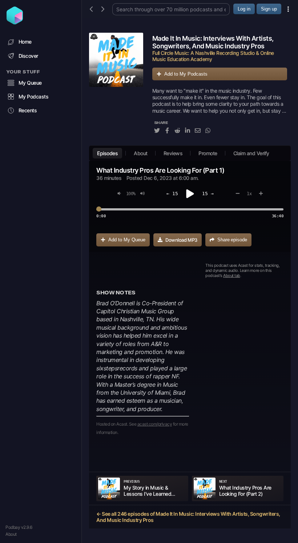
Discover (28, 56)
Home (25, 42)
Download (181, 240)
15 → (208, 193)
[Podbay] (15, 22)
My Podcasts (34, 96)
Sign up (269, 9)
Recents (28, 110)
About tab (231, 275)
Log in (244, 9)
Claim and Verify (251, 153)
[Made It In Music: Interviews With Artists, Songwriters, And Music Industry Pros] (116, 87)
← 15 (172, 193)
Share (232, 239)
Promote (207, 153)
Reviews (173, 153)
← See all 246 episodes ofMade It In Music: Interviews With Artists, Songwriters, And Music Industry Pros (188, 517)
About (11, 534)
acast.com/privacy (154, 424)
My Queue (30, 83)
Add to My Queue (126, 239)
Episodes (107, 153)
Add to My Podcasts (186, 74)
